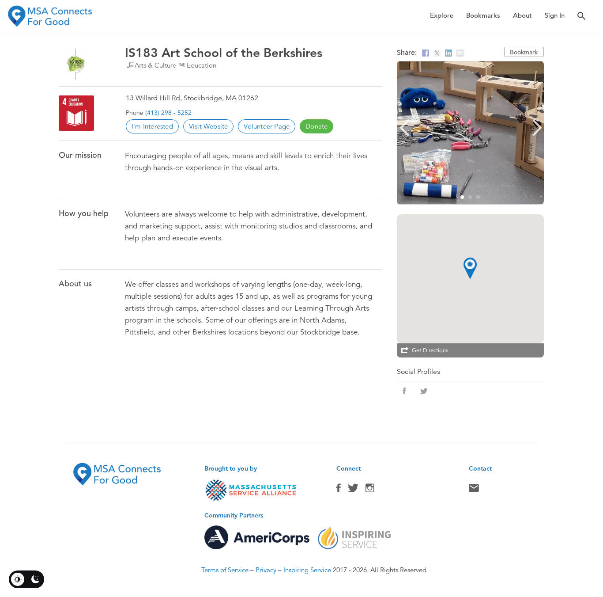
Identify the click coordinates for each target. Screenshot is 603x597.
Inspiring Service (307, 570)
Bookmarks (483, 15)
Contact (474, 490)
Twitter (353, 490)
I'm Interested (152, 126)
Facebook (338, 490)
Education (201, 65)
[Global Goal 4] (76, 113)
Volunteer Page (267, 126)
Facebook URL (404, 391)
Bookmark (524, 52)
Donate (316, 126)
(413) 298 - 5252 (168, 113)
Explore (441, 15)
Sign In (555, 15)
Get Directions (430, 350)
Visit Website (208, 126)
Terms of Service (225, 570)
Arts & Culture (155, 65)
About (522, 15)
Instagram (370, 490)
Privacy (266, 570)
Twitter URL (423, 391)
